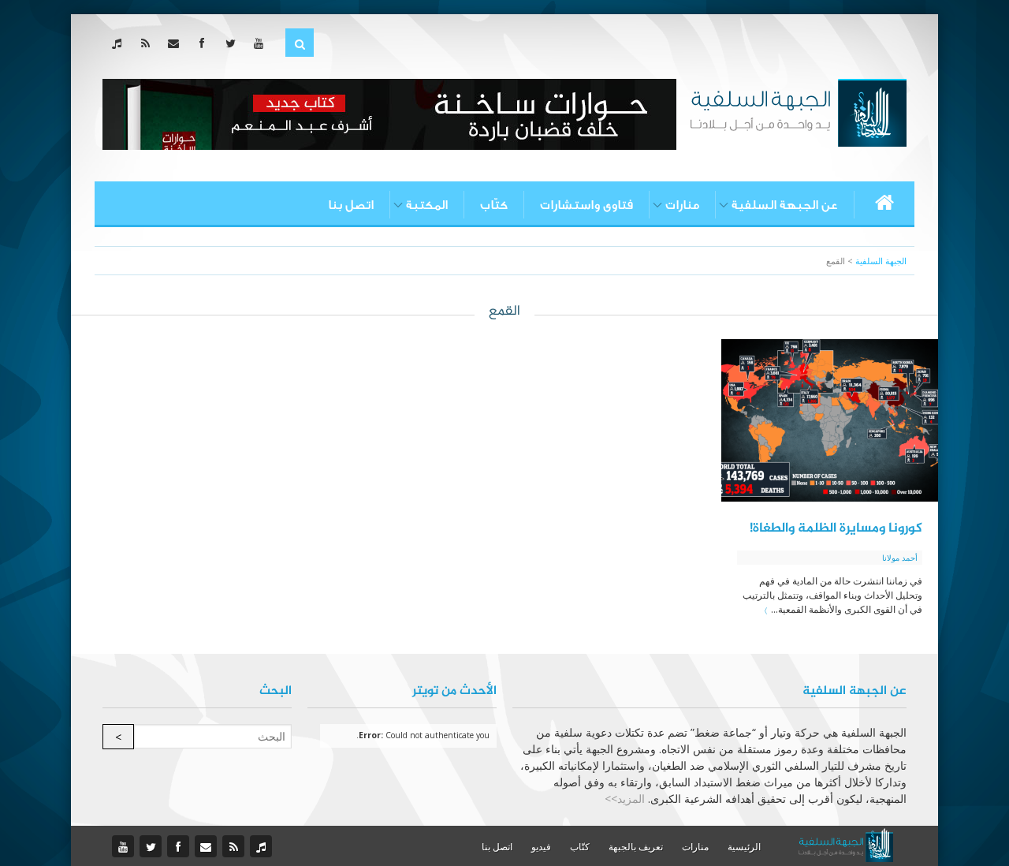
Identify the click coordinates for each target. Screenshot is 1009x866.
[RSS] (148, 42)
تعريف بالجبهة (636, 846)
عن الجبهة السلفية (785, 205)
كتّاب (494, 205)
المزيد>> (625, 798)
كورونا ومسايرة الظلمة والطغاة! (836, 528)
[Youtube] (262, 42)
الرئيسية (744, 846)
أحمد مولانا (900, 557)
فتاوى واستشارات (586, 205)
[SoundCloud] (120, 42)
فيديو (541, 846)
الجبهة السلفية (881, 261)
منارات (682, 205)
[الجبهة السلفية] (798, 111)
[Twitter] (233, 42)
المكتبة (427, 205)
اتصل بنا (351, 205)
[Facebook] (205, 42)
